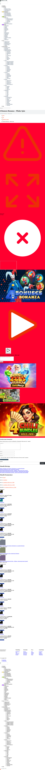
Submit (1, 361)
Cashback (8, 20)
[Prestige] (1, 492)
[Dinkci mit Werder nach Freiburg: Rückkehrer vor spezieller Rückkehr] (2, 544)
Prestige (1, 493)
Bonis (5, 16)
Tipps (32, 654)
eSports (5, 26)
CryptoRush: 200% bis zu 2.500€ (8, 482)
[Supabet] (1, 623)
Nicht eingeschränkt (10, 61)
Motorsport (6, 29)
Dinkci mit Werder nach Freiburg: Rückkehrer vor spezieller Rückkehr (12, 468)
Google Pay (9, 52)
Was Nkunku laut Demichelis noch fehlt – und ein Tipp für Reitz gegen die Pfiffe (14, 472)
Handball (6, 36)
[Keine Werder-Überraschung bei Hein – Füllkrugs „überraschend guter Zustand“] (2, 560)
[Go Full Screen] (22, 212)
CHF (7, 93)
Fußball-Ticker (6, 41)
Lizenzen (6, 72)
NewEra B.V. (9, 82)
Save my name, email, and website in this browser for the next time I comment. (14, 457)
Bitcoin (8, 57)
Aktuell (5, 45)
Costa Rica (8, 78)
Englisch (8, 67)
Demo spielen (8, 353)
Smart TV (8, 89)
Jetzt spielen (2, 498)
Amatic (8, 102)
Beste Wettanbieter (7, 13)
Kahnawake (9, 76)
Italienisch (8, 70)
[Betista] (1, 520)
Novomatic (25, 652)
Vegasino (1, 587)
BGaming (8, 103)
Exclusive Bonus (9, 19)
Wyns (1, 568)
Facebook (40, 651)
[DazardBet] (1, 633)
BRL (7, 95)
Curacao (8, 73)
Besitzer (5, 79)
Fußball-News (6, 42)
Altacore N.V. (9, 80)
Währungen (6, 90)
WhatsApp (41, 654)
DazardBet (2, 634)
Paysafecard (9, 55)
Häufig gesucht (4, 46)
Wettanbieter (6, 11)
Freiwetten (8, 21)
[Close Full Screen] (22, 260)
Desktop (8, 86)
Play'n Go (25, 653)
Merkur (24, 651)
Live (5, 7)
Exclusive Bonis (7, 47)
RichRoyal (2, 597)
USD (7, 92)
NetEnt (8, 99)
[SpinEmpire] (1, 501)
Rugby (5, 38)
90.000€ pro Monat (10, 62)
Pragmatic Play (9, 97)
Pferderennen (6, 32)
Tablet (8, 88)
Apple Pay (8, 51)
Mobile (8, 87)
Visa (7, 54)
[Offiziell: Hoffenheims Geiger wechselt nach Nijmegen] (2, 552)
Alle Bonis (6, 17)
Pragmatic (25, 654)
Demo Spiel (2, 388)
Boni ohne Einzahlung (8, 23)
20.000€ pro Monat (10, 64)
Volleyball (6, 34)
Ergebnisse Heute (7, 8)
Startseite (3, 5)
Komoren (8, 74)
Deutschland (9, 75)
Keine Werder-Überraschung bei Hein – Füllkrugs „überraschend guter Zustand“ (14, 470)
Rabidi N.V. (9, 83)
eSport (32, 653)
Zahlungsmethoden (7, 50)
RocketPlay (2, 614)
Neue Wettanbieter (7, 14)
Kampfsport (6, 33)
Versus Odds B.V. (10, 84)
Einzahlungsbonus (10, 18)
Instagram (40, 653)
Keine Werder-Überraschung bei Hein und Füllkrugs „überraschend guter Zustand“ (14, 471)
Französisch (9, 69)
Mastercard (8, 53)
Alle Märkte (6, 25)
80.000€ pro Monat (10, 63)
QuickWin (2, 531)
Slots (3, 106)
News (3, 40)
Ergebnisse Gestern (7, 9)
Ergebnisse (4, 6)
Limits (5, 60)
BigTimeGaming (9, 104)
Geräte (5, 85)
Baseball (5, 35)
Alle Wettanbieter (7, 12)
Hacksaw (8, 101)
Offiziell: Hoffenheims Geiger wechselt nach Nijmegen (9, 469)
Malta (8, 77)
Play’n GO (8, 98)
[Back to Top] (0, 769)
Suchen (1, 461)
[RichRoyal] (1, 596)
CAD (8, 94)
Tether (8, 59)
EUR (7, 91)
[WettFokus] (4, 2)
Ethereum (8, 58)
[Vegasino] (1, 586)
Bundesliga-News (7, 43)
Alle (32, 651)
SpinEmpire (2, 502)
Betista (1, 521)
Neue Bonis (6, 22)
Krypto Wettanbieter (7, 15)
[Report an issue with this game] (22, 167)
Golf (5, 31)
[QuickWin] (1, 530)
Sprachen (6, 65)
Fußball (5, 27)
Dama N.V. (9, 81)
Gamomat (8, 105)
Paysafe (17, 654)
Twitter (40, 652)
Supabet (1, 624)
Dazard (4, 477)
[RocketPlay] (1, 613)
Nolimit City (9, 100)
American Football (7, 37)
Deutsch (8, 66)
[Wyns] (1, 567)
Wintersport (6, 39)
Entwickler (6, 96)
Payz (7, 56)
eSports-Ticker (6, 44)
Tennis (5, 30)
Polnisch (8, 71)
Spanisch (8, 68)
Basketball (6, 28)
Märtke (5, 24)
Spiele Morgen (6, 10)
